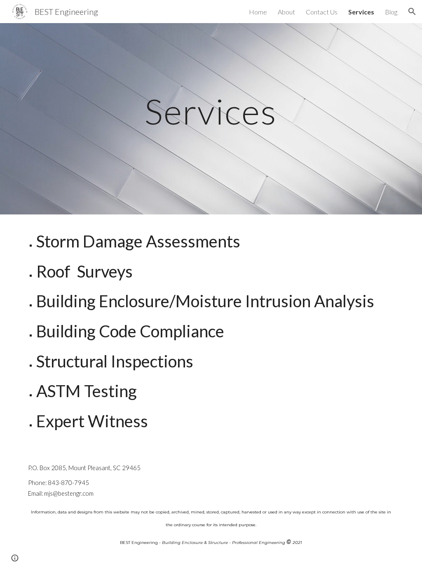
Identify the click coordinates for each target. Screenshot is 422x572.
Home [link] (258, 12)
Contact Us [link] (322, 12)
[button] (412, 11)
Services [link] (361, 12)
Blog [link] (391, 12)
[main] (210, 118)
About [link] (286, 12)
